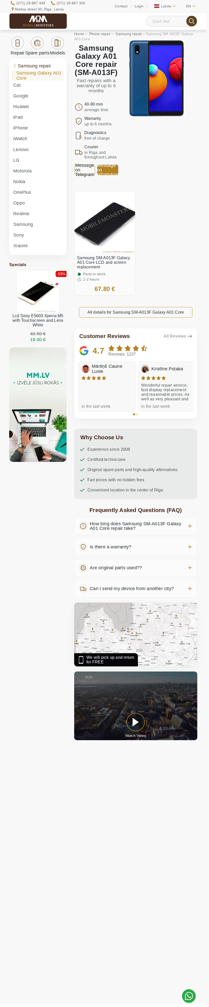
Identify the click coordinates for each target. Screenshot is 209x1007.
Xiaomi (20, 245)
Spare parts (37, 52)
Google (20, 95)
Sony (18, 235)
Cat (17, 85)
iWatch (20, 138)
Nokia (19, 181)
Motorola (22, 170)
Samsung (23, 224)
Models (57, 52)
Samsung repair (34, 65)
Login (139, 6)
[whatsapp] (189, 996)
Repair (17, 52)
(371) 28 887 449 (30, 3)
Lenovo (21, 149)
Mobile (38, 25)
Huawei (21, 106)
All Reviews (175, 336)
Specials (17, 264)
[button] (134, 414)
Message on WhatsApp (107, 170)
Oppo (19, 203)
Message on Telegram (85, 170)
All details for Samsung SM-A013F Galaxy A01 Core (135, 312)
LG (16, 160)
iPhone (20, 127)
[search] (191, 21)
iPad (18, 117)
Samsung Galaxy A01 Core (38, 75)
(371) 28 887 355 (71, 3)
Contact (121, 6)
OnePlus (22, 192)
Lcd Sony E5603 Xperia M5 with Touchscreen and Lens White (37, 320)
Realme (21, 213)
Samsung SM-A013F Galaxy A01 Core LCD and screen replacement (103, 262)
